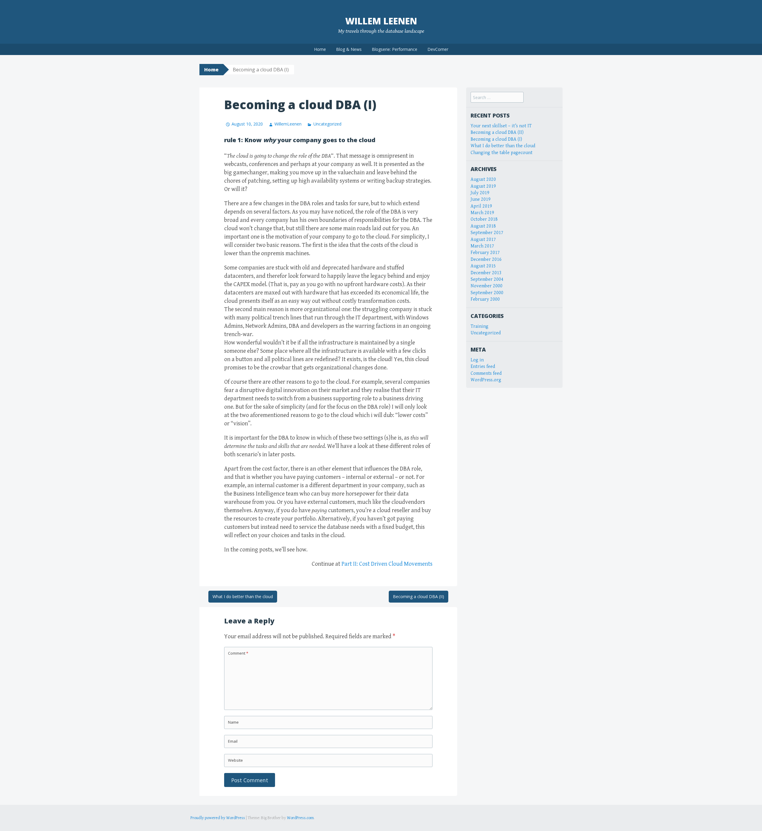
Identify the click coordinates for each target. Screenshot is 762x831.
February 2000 (485, 299)
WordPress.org (486, 380)
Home (320, 49)
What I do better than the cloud (243, 596)
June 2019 (481, 199)
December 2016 (486, 259)
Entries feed (483, 366)
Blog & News (349, 49)
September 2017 (487, 233)
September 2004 (487, 279)
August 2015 (483, 266)
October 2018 (484, 219)
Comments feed (486, 373)
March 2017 (482, 246)
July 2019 (480, 193)
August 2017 (483, 239)
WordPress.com (300, 818)
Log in (477, 360)
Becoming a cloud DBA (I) (496, 139)
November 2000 (486, 286)
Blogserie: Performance (394, 49)
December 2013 (486, 273)
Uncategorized (327, 124)
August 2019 (483, 186)
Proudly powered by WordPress (217, 818)
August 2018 (483, 226)
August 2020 (483, 179)
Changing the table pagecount (502, 153)
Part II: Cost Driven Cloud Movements (386, 564)
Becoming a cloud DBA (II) (418, 596)
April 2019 (481, 206)
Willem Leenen (381, 21)
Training (479, 326)
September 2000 (487, 293)
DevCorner (437, 49)
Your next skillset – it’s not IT (501, 126)
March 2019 (482, 213)
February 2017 (485, 252)
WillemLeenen (288, 124)
